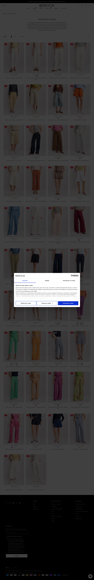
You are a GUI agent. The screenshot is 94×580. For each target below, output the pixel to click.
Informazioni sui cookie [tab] (69, 280)
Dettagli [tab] (47, 280)
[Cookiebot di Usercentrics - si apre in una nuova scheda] (72, 276)
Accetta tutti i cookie (68, 303)
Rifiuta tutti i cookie (26, 303)
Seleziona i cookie (46, 303)
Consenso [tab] (25, 280)
